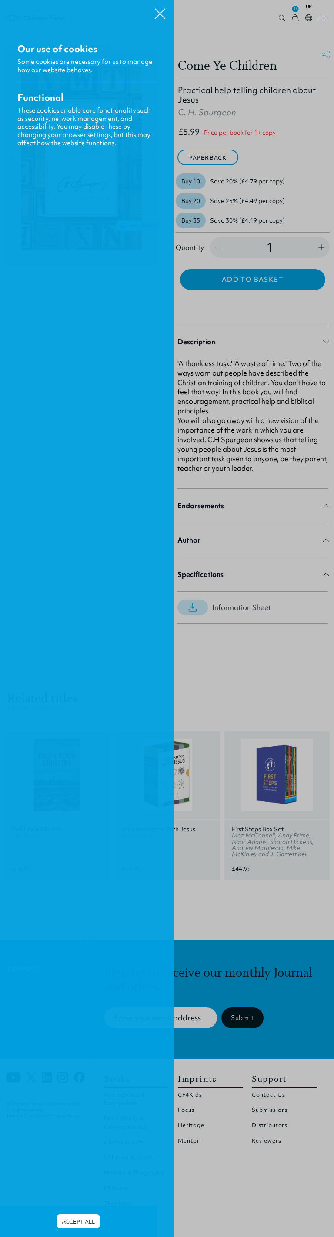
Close (160, 10)
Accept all (78, 1221)
